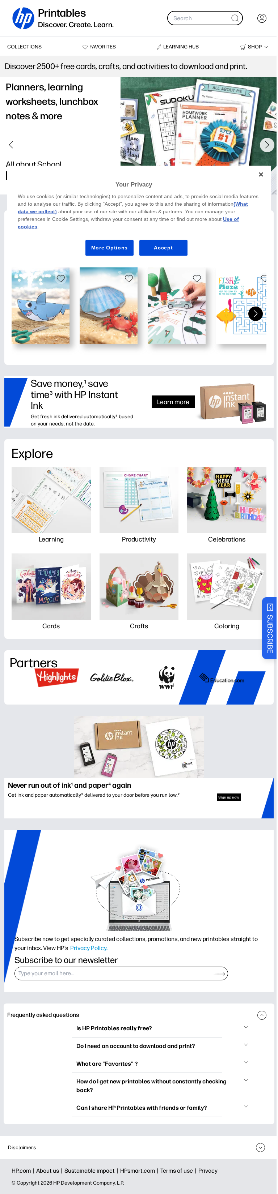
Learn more (173, 402)
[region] (139, 216)
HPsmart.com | (140, 1170)
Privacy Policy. (89, 947)
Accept (163, 248)
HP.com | (24, 1170)
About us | (50, 1170)
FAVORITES (102, 47)
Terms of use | (179, 1170)
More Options (109, 248)
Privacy (208, 1170)
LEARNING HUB (181, 47)
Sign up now (228, 797)
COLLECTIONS (24, 47)
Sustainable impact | (92, 1170)
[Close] (261, 175)
